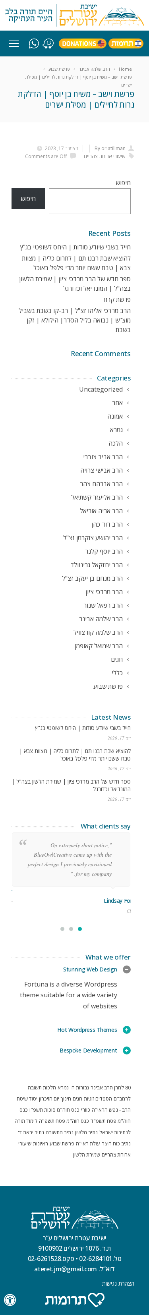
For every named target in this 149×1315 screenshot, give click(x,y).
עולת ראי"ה (88, 1143)
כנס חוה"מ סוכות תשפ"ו (54, 1109)
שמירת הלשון (86, 1154)
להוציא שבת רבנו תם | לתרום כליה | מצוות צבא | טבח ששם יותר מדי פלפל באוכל (75, 754)
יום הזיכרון (49, 1098)
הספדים (103, 1098)
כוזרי (85, 1109)
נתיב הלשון (86, 1132)
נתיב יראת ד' (31, 1132)
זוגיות (89, 1098)
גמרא (63, 1087)
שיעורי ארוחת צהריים (104, 156)
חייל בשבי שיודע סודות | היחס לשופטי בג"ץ (75, 247)
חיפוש (123, 182)
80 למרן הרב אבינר (111, 1087)
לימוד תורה (26, 1120)
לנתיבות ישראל (115, 1132)
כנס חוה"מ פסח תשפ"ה (64, 1120)
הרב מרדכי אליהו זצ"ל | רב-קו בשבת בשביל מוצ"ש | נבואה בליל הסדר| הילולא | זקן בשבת (75, 320)
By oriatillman (110, 148)
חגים (77, 1098)
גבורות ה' (79, 1087)
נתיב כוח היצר (116, 1143)
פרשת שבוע (62, 1143)
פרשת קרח (117, 299)
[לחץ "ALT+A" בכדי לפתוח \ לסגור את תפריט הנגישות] (10, 1300)
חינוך (66, 1098)
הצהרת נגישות (118, 1283)
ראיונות (40, 1143)
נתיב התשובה (60, 1132)
